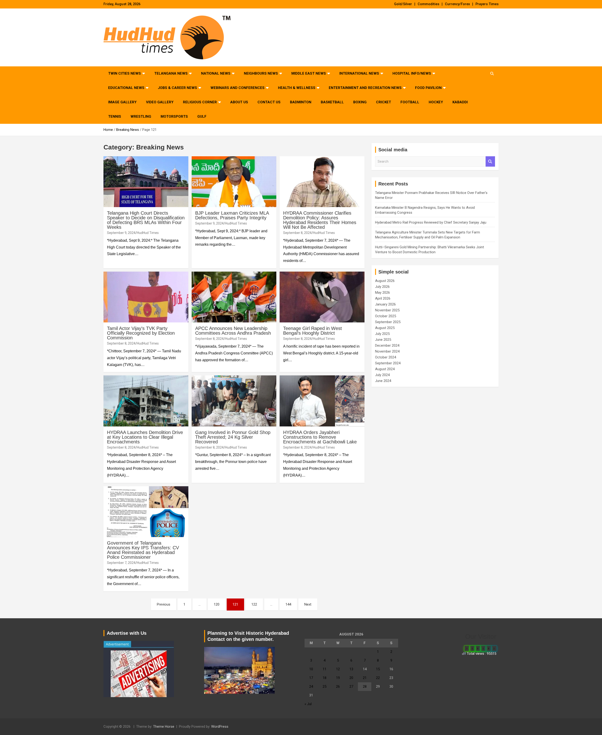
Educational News (126, 88)
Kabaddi (460, 102)
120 (216, 604)
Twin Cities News (124, 73)
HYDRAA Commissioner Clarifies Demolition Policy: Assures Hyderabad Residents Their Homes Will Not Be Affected (319, 220)
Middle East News (308, 73)
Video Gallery (160, 102)
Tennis (114, 116)
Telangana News (171, 73)
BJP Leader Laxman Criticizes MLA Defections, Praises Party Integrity (232, 215)
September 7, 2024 (121, 563)
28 (365, 686)
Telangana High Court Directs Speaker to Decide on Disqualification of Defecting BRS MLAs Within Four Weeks (146, 220)
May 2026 (382, 292)
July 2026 (382, 287)
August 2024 (385, 369)
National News (215, 73)
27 (351, 686)
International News (359, 73)
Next (307, 604)
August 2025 (385, 328)
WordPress (219, 726)
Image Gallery (122, 102)
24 (311, 686)
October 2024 (385, 357)
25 (324, 686)
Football (409, 102)
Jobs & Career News (177, 88)
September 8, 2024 (297, 233)
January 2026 (385, 304)
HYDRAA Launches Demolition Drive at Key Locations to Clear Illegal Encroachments (145, 437)
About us (239, 102)
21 (365, 678)
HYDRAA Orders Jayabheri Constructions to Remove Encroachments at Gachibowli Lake (320, 437)
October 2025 (385, 316)
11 (324, 669)
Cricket (383, 102)
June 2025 (383, 339)
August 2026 (385, 281)
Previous (163, 604)
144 (288, 604)
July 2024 (382, 375)
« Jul (308, 704)
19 (338, 678)
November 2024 (387, 351)
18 (324, 678)
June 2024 (383, 381)
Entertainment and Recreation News (365, 88)
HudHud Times (148, 233)
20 (351, 678)
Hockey (436, 102)
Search (490, 161)
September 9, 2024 (121, 233)
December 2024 (387, 345)
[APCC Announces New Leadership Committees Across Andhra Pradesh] (234, 297)
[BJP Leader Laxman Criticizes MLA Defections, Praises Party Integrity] (234, 181)
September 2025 (387, 322)
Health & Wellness (296, 88)
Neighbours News (261, 73)
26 (338, 686)
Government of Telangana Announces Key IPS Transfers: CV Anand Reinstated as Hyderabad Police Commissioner (143, 550)
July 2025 (382, 334)
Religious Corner (200, 102)
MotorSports (174, 116)
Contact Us (269, 102)
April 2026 (382, 298)
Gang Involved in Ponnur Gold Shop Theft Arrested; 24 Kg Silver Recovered (232, 437)
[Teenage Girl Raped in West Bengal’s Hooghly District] (322, 297)
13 (351, 669)
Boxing (360, 102)
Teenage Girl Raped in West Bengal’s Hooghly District (312, 331)
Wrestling (141, 116)
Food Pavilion (428, 88)
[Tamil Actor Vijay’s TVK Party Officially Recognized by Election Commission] (146, 297)
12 (338, 669)
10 (311, 669)
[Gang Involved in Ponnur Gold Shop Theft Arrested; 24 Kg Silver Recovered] (234, 401)
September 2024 (387, 363)
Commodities (428, 4)
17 (311, 678)
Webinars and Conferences (237, 88)
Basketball (332, 102)
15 (378, 669)
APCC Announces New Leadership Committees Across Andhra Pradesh (233, 331)
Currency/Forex (457, 4)
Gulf (201, 116)
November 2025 (387, 310)
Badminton (300, 102)
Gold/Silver (403, 4)
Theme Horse (163, 726)
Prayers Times (487, 4)
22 (378, 678)
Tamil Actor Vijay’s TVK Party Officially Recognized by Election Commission (141, 333)
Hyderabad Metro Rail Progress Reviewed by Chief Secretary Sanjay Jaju (430, 222)
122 (254, 604)
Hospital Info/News (411, 73)
